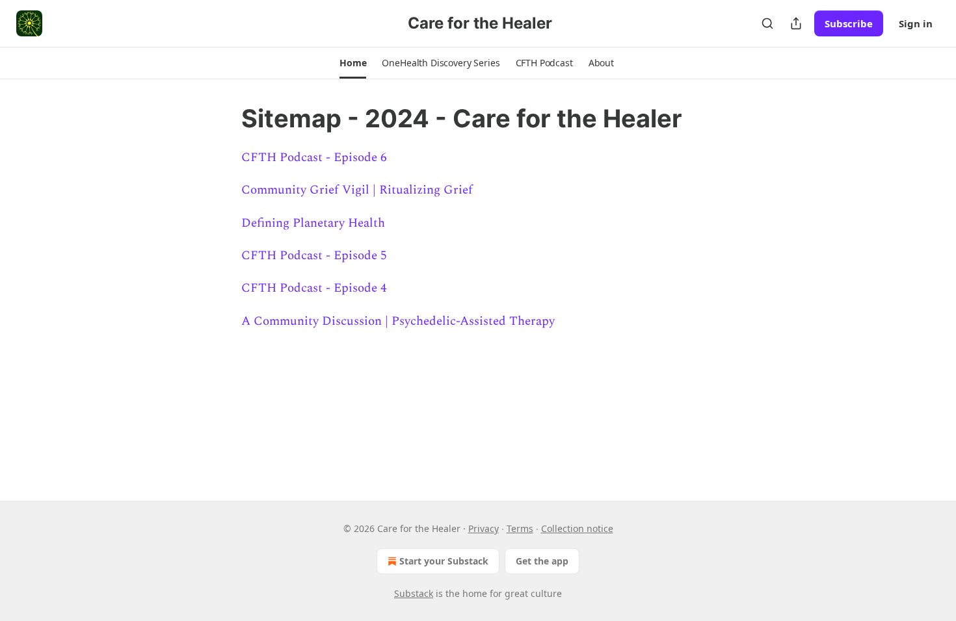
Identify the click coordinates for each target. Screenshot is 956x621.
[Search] (767, 23)
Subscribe (849, 23)
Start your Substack (443, 561)
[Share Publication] (796, 23)
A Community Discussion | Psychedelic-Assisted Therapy (398, 321)
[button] (353, 63)
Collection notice (577, 528)
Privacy (483, 528)
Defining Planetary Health (313, 223)
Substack (413, 593)
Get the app (542, 561)
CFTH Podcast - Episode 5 (314, 255)
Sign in (916, 23)
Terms (520, 528)
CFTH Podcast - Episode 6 (314, 157)
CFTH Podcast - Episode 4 (314, 288)
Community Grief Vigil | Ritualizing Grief (357, 190)
